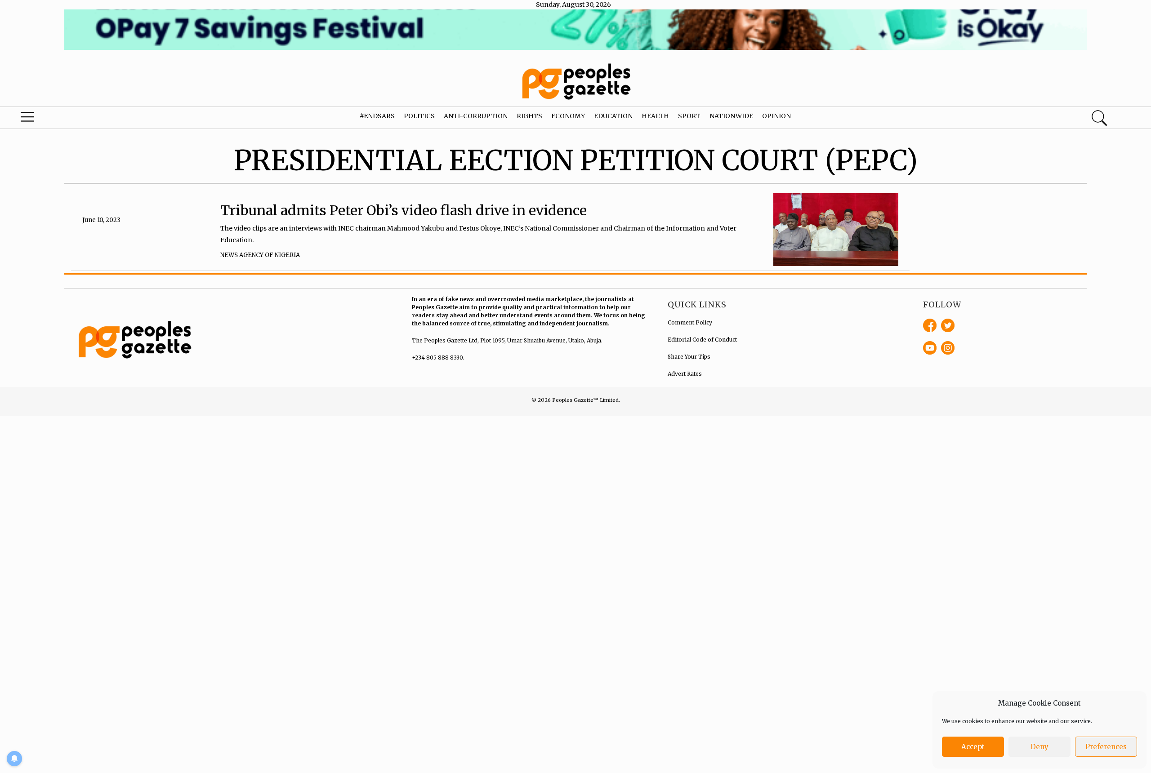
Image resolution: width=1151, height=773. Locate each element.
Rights (529, 116)
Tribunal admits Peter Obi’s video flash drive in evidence (403, 210)
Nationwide (731, 116)
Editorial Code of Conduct (702, 339)
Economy (568, 116)
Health (655, 116)
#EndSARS (377, 116)
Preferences (1106, 746)
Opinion (776, 116)
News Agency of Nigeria (260, 255)
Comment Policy (690, 322)
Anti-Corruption (476, 116)
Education (613, 116)
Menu (61, 119)
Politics (419, 116)
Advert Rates (685, 373)
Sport (689, 116)
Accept (973, 746)
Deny (1039, 746)
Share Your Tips (689, 356)
